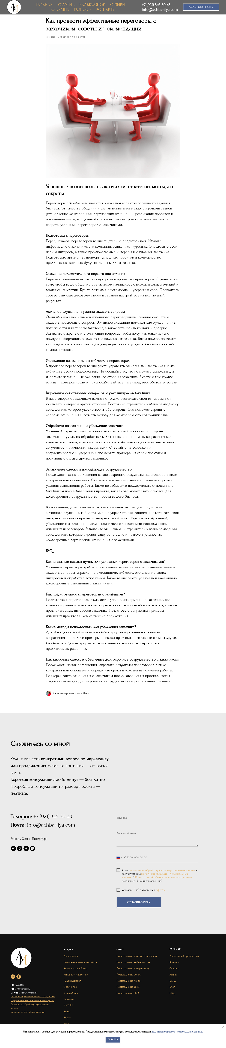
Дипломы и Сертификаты (184, 956)
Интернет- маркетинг (76, 974)
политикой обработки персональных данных (177, 1031)
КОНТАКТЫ (105, 9)
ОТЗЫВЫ (117, 4)
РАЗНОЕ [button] (81, 9)
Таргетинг (69, 999)
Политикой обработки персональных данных (163, 877)
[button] (201, 7)
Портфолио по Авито (129, 980)
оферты (160, 889)
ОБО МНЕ (60, 9)
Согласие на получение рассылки (28, 1012)
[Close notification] (223, 1027)
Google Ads (70, 986)
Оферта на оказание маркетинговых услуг (32, 1000)
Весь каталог (71, 956)
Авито (67, 1011)
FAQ (172, 993)
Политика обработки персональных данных (33, 996)
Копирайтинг (71, 993)
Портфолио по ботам (129, 974)
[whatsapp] (32, 848)
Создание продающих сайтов (80, 962)
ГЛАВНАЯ (44, 4)
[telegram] (26, 848)
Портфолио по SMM (128, 986)
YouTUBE (68, 1005)
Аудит (67, 1017)
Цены (173, 980)
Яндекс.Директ (72, 980)
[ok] (19, 848)
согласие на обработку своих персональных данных (162, 870)
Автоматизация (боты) (76, 968)
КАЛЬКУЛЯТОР (92, 4)
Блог (172, 986)
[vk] (13, 848)
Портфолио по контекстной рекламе (137, 956)
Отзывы (174, 968)
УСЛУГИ (65, 4)
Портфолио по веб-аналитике (133, 962)
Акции (173, 974)
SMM (66, 1023)
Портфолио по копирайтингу (133, 968)
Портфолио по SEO (128, 993)
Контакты (175, 962)
